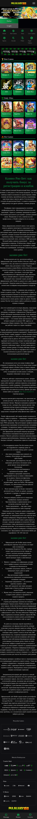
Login (9, 26)
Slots (22, 33)
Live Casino (31, 33)
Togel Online (30, 42)
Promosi (18, 817)
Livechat (30, 817)
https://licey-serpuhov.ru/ (26, 391)
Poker (22, 41)
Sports (4, 41)
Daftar (9, 21)
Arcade (13, 41)
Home (4, 33)
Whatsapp (6, 817)
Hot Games (13, 33)
